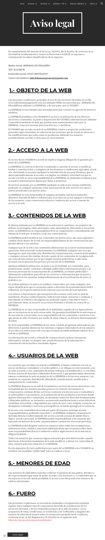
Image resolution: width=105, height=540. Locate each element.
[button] (102, 4)
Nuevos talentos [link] (77, 3)
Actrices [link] (43, 3)
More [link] (92, 3)
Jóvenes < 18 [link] (58, 3)
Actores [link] (31, 3)
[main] (52, 23)
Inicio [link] (22, 3)
